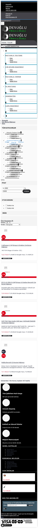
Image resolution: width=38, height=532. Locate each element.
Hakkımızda (10, 461)
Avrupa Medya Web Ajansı (10, 519)
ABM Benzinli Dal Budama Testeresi (15, 478)
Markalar (9, 455)
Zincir (11, 60)
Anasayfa (5, 120)
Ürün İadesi (10, 452)
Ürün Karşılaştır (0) (7, 221)
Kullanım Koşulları (12, 466)
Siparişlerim (10, 449)
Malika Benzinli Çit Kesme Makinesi (12, 362)
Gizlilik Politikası (12, 463)
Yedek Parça (13, 62)
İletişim (9, 467)
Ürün (11, 58)
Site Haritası (10, 454)
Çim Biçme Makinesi (8, 122)
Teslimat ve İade (12, 464)
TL (3, 188)
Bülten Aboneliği (12, 451)
